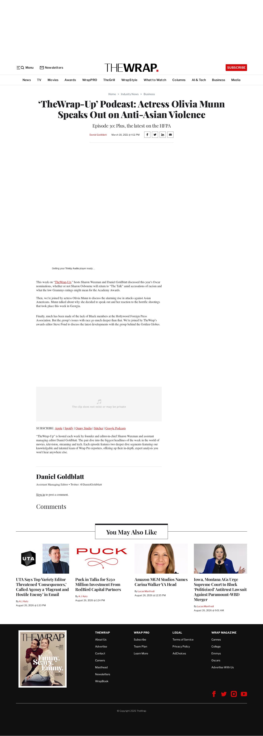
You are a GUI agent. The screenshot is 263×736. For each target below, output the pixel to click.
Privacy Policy (181, 646)
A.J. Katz (23, 601)
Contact (100, 653)
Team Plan (140, 646)
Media (235, 80)
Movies (53, 80)
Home (112, 94)
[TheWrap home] (131, 68)
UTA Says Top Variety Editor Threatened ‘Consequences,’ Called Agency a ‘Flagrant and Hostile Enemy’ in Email (42, 587)
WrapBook (101, 681)
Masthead (101, 667)
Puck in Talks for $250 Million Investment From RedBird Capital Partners (98, 584)
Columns (178, 80)
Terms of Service (183, 639)
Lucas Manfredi (146, 591)
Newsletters (54, 67)
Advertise (101, 646)
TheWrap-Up (63, 282)
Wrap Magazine (224, 632)
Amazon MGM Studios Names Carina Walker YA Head (161, 582)
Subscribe (236, 67)
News (27, 80)
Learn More (141, 653)
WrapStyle (129, 80)
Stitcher (98, 428)
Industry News (130, 94)
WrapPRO (89, 80)
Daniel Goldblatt (98, 134)
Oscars (215, 660)
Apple (58, 428)
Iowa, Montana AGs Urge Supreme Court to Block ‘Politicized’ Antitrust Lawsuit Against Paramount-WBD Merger (220, 589)
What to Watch (155, 80)
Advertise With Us (222, 667)
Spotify (68, 428)
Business (218, 80)
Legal (177, 632)
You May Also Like (131, 532)
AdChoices (179, 653)
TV (39, 80)
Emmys (216, 653)
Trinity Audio (72, 268)
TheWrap (102, 632)
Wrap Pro (142, 632)
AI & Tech (199, 80)
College (216, 646)
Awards (70, 80)
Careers (100, 660)
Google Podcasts (115, 428)
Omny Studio (83, 428)
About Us (100, 639)
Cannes (216, 639)
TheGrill (109, 80)
